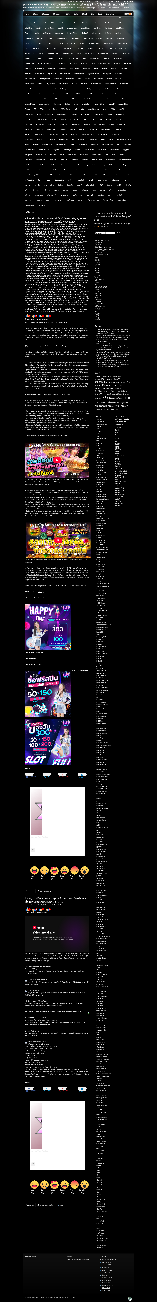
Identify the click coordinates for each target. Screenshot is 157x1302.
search (118, 1)
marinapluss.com (42, 89)
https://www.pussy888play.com (104, 249)
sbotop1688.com (39, 134)
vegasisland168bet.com (92, 165)
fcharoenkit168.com (52, 53)
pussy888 (98, 294)
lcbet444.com (58, 79)
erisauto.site (122, 48)
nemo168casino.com (58, 99)
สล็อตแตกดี (89, 195)
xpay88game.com (120, 170)
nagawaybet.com (30, 99)
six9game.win (51, 139)
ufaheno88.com (40, 160)
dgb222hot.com (36, 48)
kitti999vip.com (107, 74)
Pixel (47, 1297)
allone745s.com (49, 28)
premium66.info (29, 119)
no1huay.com (109, 99)
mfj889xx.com (118, 89)
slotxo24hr (35, 144)
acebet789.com (107, 23)
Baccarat (27, 33)
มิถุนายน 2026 (106, 1267)
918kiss (117, 445)
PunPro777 (85, 119)
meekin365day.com (88, 89)
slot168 (103, 139)
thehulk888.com (89, 150)
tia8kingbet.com (114, 150)
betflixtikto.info (119, 33)
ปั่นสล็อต (60, 185)
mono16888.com (77, 94)
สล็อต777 (75, 190)
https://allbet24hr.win (101, 307)
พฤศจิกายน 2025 (107, 1285)
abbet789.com (95, 23)
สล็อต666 (66, 190)
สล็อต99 (94, 190)
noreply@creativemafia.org (44, 850)
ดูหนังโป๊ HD (119, 497)
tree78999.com (72, 155)
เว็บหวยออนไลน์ (121, 200)
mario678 (53, 89)
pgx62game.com (86, 114)
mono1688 (66, 94)
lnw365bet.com (98, 79)
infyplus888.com (74, 68)
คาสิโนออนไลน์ (29, 180)
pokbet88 (109, 114)
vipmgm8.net (38, 170)
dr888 (46, 48)
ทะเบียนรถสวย (115, 180)
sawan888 (119, 129)
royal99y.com (51, 129)
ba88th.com (108, 28)
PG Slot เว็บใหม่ (65, 109)
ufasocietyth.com (110, 160)
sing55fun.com (115, 134)
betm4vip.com (41, 38)
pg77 (75, 109)
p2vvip (76, 104)
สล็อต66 (97, 272)
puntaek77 (108, 119)
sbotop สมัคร (126, 389)
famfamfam (62, 1297)
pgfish (82, 109)
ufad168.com (28, 160)
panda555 (111, 104)
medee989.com (74, 89)
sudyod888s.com (30, 150)
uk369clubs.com (29, 165)
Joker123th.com (39, 74)
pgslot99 (39, 114)
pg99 (96, 257)
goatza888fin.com (60, 63)
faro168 (40, 53)
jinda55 (96, 68)
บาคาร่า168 (37, 185)
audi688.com (97, 28)
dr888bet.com (56, 48)
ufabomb (121, 155)
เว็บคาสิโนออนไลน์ (121, 471)
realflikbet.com (76, 124)
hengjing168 (117, 63)
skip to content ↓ (129, 1)
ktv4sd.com (118, 74)
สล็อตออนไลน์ (39, 195)
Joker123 (113, 68)
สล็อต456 (56, 190)
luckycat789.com (50, 84)
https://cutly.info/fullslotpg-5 (34, 652)
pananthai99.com (86, 104)
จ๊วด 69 (40, 180)
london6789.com (29, 84)
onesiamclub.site (44, 104)
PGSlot (113, 109)
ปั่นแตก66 (69, 185)
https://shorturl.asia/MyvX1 (34, 664)
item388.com (86, 68)
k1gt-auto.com (52, 74)
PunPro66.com (74, 119)
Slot (73, 139)
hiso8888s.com (39, 68)
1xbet (92, 14)
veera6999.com (77, 165)
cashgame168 (40, 43)
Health (92, 63)
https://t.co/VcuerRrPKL (80, 670)
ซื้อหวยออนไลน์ (59, 180)
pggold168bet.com (93, 109)
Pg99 (96, 386)
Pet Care (27, 109)
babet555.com (120, 28)
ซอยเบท (48, 180)
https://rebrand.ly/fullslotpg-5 (34, 598)
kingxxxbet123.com (93, 74)
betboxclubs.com (96, 33)
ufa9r (106, 155)
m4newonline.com (96, 84)
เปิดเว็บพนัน (70, 200)
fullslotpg (61, 58)
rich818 (111, 124)
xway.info (27, 175)
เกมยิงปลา (38, 200)
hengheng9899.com (104, 63)
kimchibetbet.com (79, 74)
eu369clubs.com (29, 53)
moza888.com (90, 94)
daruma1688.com (122, 43)
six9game (40, 139)
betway (51, 38)
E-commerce (90, 48)
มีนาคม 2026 (106, 1275)
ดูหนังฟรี (97, 265)
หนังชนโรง (98, 262)
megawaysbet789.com (104, 89)
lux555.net (74, 84)
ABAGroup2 (83, 23)
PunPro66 (63, 119)
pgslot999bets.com (62, 114)
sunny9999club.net (44, 150)
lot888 (40, 84)
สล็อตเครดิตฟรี (51, 195)
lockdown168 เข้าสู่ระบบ (113, 79)
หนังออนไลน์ (100, 195)
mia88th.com (28, 94)
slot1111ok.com (92, 139)
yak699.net (37, 175)
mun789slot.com (103, 94)
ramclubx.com (52, 124)
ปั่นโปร (117, 451)
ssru (118, 144)
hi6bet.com (127, 63)
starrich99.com (127, 144)
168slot (68, 14)
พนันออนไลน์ (90, 185)
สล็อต (26, 190)
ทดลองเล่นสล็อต (102, 180)
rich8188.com (121, 124)
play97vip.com (99, 114)
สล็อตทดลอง (98, 299)
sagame (72, 129)
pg (116, 434)
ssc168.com (94, 144)
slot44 (96, 284)
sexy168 (64, 134)
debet (26, 48)
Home (27, 14)
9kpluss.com (65, 23)
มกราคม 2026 (106, 1280)
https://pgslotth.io (100, 308)
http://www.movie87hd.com (103, 248)
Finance (79, 53)
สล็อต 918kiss (36, 190)
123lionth (35, 14)
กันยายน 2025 (106, 1290)
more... (58, 891)
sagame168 (82, 129)
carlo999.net (28, 43)
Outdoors (67, 104)
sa (116, 440)
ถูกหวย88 (90, 180)
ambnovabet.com (72, 28)
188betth (84, 14)
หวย (109, 195)
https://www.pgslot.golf (101, 254)
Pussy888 (118, 119)
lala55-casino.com (30, 79)
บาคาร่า (27, 185)
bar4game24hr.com (72, 33)
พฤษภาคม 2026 (107, 1270)
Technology (67, 150)
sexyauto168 (74, 134)
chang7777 (82, 43)
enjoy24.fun (112, 48)
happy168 (84, 63)
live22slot (87, 79)
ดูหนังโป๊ (117, 499)
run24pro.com (62, 129)
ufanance (85, 160)
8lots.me (27, 23)
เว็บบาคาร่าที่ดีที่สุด (93, 200)
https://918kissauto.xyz (102, 241)
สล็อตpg (102, 190)
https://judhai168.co (101, 286)
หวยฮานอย (28, 200)
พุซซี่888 (100, 185)
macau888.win (124, 84)
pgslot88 (97, 313)
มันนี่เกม (109, 185)
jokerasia (97, 316)
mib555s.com (40, 94)
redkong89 (87, 124)
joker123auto (123, 68)
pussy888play (40, 124)
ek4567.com (101, 48)
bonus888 (99, 38)
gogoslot (97, 319)
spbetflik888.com (47, 144)
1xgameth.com (110, 14)
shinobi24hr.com (102, 134)
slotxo (96, 297)
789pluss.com (123, 18)
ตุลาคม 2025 (106, 1288)
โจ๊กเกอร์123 (42, 205)
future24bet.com (94, 58)
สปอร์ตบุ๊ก (128, 185)
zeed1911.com (72, 175)
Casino (50, 43)
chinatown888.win (94, 43)
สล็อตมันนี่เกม (122, 190)
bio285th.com (76, 38)
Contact (62, 1)
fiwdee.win (28, 58)
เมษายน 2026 (106, 1272)
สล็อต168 (47, 190)
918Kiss (45, 23)
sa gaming (98, 244)
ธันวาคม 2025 (106, 1283)
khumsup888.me (65, 74)
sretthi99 (72, 144)
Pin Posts (110, 1)
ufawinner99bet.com (125, 160)
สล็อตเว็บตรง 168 (77, 195)
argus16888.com (85, 28)
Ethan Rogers (31, 225)
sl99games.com (63, 139)
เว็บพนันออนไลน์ (108, 200)
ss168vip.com (83, 144)
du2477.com (79, 48)
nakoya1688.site (43, 99)
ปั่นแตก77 (79, 185)
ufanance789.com (97, 160)
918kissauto (54, 23)
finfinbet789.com (89, 53)
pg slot (97, 318)
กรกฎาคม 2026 (107, 1265)
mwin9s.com (115, 94)
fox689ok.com (39, 58)
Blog (102, 1)
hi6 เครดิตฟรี (50, 1205)
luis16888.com (63, 84)
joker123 (97, 246)
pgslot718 (121, 109)
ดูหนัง (69, 180)
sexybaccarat (99, 252)
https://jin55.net (99, 279)
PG (35, 109)
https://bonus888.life (101, 288)
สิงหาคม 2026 (106, 1262)
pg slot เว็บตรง (53, 109)
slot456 (97, 270)
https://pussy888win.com (102, 251)
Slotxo (27, 144)
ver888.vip (123, 165)
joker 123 (97, 276)
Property (53, 119)
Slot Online (81, 139)
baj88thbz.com (47, 33)
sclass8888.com (53, 134)
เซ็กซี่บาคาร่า (59, 200)
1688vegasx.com (57, 14)
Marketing (63, 89)
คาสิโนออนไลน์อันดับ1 (122, 473)
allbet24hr (38, 28)
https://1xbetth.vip (100, 303)
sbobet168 (28, 134)
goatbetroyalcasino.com (44, 63)
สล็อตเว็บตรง (64, 195)
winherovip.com (67, 170)
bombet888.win (88, 38)
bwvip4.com (109, 38)
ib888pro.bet (51, 68)
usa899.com (41, 165)
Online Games (57, 104)
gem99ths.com (117, 58)
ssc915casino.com (107, 144)
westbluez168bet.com (52, 170)
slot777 (111, 139)
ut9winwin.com (64, 165)
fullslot (97, 259)
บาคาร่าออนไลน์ (49, 185)
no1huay (99, 99)
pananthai (123, 382)
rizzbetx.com (39, 129)
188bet (76, 14)
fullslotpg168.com (73, 58)
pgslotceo (74, 114)
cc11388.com (59, 43)
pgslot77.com (29, 114)
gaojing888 (106, 58)
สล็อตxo (111, 190)
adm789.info (119, 23)
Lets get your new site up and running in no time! (83, 1)
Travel (62, 155)
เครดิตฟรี (48, 200)
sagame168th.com (106, 129)
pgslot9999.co (49, 114)
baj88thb (36, 33)
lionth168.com (70, 79)
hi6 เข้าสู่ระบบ (40, 1003)
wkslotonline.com (80, 170)
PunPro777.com (97, 119)
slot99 (96, 281)
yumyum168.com (49, 175)
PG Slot (42, 109)
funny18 (84, 58)
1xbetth (100, 14)
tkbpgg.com (126, 150)
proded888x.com (42, 119)
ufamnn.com (74, 160)
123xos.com (45, 14)
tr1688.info (53, 155)
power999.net (120, 114)
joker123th (28, 74)
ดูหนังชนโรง (98, 267)
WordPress (36, 1297)
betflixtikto (108, 33)
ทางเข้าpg (126, 180)
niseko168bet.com (73, 99)
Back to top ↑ (71, 1297)
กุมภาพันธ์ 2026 (107, 1278)
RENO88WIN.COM (99, 124)
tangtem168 (56, 150)
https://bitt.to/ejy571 (31, 658)
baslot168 (85, 33)
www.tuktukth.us (93, 170)
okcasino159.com (122, 99)
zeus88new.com (105, 175)
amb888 (60, 28)
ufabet (113, 155)
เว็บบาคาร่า (81, 200)
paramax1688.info (123, 104)
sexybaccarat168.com (88, 134)
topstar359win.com (41, 155)
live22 (79, 79)
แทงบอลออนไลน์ (30, 205)
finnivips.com (115, 53)
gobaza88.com (73, 63)
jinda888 (104, 68)
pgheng (105, 109)
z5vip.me (61, 175)
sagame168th (93, 129)
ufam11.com (52, 160)
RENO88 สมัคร (118, 389)
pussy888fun (28, 124)
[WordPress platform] (130, 1300)
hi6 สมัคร (43, 1205)
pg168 (97, 277)
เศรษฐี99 (106, 409)
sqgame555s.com (61, 144)
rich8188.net (28, 129)
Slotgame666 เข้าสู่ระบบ (123, 139)
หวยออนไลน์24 (118, 195)
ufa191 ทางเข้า (96, 155)
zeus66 (94, 175)
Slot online (118, 475)
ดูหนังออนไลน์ (80, 180)
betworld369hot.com (62, 38)
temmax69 (78, 150)
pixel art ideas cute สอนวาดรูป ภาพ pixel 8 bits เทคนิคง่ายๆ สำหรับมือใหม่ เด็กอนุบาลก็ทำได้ (75, 4)
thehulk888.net (102, 150)
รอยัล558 (118, 185)
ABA (74, 23)
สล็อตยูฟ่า (28, 195)
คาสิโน (129, 175)
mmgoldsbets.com (53, 94)
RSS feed (97, 226)
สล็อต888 (85, 190)
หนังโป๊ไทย (98, 301)
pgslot (42, 346)
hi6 (41, 1022)
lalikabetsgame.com (44, 79)
